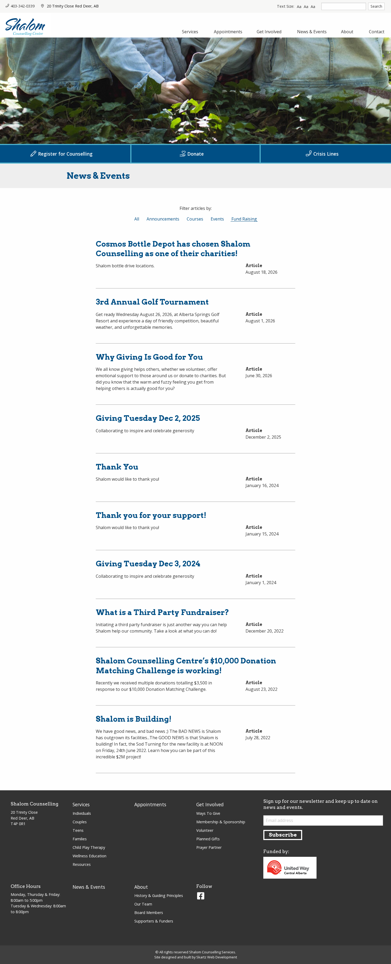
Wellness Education (89, 855)
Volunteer (204, 830)
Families (80, 838)
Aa (299, 6)
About (141, 887)
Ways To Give (208, 813)
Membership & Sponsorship (220, 821)
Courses (195, 219)
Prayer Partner (209, 847)
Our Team (143, 904)
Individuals (82, 813)
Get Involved (210, 804)
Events (218, 219)
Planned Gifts (208, 838)
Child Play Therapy (89, 847)
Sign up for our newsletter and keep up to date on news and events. (320, 804)
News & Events (89, 887)
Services (81, 804)
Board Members (148, 912)
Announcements (162, 219)
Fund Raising (244, 219)
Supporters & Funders (153, 921)
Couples (80, 821)
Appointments (150, 804)
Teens (78, 830)
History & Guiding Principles (158, 895)
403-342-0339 (23, 6)
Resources (82, 864)
